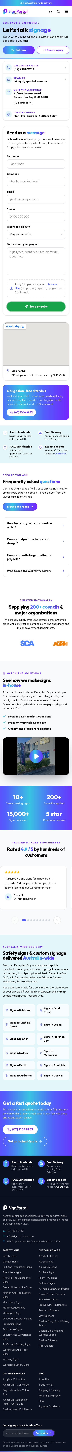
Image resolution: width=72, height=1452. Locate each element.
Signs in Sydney (19, 1053)
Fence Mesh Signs (49, 1299)
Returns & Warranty (50, 1395)
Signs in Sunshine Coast (20, 1024)
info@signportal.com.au (20, 1236)
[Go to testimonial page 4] (34, 920)
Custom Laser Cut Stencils (17, 1409)
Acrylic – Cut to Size (14, 1379)
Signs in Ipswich (19, 1038)
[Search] (58, 11)
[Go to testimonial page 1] (24, 920)
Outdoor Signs (47, 1283)
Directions (22, 102)
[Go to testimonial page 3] (31, 920)
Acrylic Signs (46, 1261)
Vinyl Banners (46, 1315)
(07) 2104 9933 (23, 412)
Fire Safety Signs (12, 1272)
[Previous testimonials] (15, 920)
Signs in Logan (53, 1024)
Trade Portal (46, 1384)
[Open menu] (66, 11)
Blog (41, 1401)
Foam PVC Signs (48, 1277)
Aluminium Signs (48, 1267)
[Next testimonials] (57, 920)
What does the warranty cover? (29, 571)
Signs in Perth (18, 1065)
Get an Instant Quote (23, 1141)
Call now (20, 50)
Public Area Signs (12, 1329)
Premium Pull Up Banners (53, 1304)
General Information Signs (17, 1287)
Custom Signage (49, 1250)
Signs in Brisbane (20, 1010)
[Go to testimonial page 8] (46, 920)
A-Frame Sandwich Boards (54, 1288)
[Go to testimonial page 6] (40, 920)
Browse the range (18, 506)
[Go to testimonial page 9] (49, 920)
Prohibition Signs (12, 1324)
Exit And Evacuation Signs (17, 1267)
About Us (44, 1379)
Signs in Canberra (21, 1075)
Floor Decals (46, 1345)
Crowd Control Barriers (52, 1294)
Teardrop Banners (49, 1310)
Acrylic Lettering (48, 1256)
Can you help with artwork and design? (28, 541)
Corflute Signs (46, 1272)
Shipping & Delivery (49, 1390)
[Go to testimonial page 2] (28, 920)
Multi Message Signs (14, 1307)
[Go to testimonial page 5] (37, 920)
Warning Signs (11, 1359)
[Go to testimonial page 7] (43, 920)
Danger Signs (10, 1261)
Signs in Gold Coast (52, 1010)
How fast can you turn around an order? (29, 525)
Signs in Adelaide (54, 1065)
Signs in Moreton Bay (54, 1038)
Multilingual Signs (12, 1313)
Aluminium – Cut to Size (16, 1384)
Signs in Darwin (53, 1075)
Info (41, 1373)
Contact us (60, 453)
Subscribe (42, 1433)
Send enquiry (55, 50)
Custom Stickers (48, 1340)
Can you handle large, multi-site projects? (29, 557)
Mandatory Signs (12, 1302)
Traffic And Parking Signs (16, 1344)
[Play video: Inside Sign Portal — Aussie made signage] (36, 756)
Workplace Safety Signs (16, 1364)
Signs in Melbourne (51, 1053)
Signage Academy (49, 1406)
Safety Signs (11, 1250)
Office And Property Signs (17, 1318)
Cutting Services (14, 1373)
